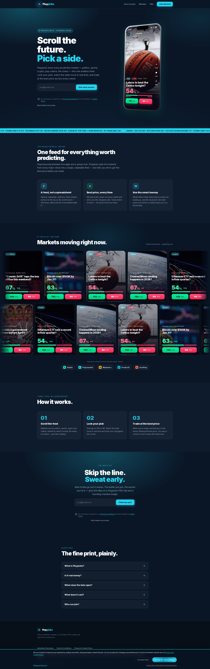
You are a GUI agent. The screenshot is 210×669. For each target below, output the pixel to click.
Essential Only (143, 660)
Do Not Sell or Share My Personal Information (161, 665)
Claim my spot (125, 502)
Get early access (86, 87)
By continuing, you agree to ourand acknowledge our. (69, 100)
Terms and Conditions (70, 99)
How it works (129, 4)
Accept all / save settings (164, 660)
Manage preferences (40, 665)
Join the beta (165, 4)
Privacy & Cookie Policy (83, 648)
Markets (142, 4)
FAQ (151, 4)
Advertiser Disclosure (45, 648)
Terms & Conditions (63, 648)
